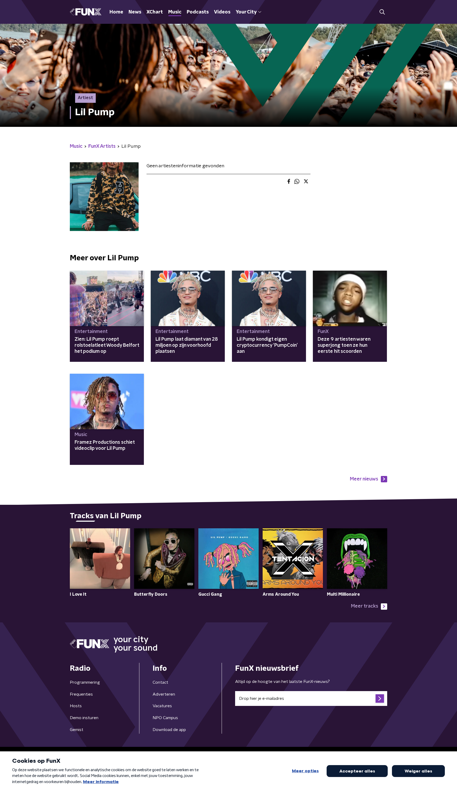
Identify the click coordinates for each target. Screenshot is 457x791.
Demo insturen (84, 718)
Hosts (76, 706)
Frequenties (81, 694)
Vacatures (162, 706)
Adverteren (164, 694)
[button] (382, 12)
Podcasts (198, 12)
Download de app (169, 730)
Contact (160, 682)
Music (174, 12)
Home (116, 12)
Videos (222, 12)
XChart (155, 12)
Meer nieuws (364, 479)
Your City (246, 12)
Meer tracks (364, 606)
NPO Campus (165, 718)
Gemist (76, 730)
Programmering (85, 682)
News (135, 12)
